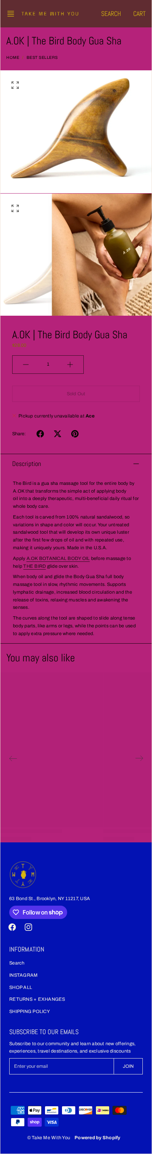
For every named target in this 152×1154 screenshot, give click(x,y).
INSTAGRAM (23, 975)
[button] (13, 14)
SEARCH (111, 13)
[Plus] (70, 364)
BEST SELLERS (42, 58)
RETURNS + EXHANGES (37, 999)
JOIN (128, 1066)
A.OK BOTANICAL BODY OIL (58, 558)
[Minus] (26, 364)
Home (12, 58)
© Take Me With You (48, 1137)
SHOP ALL (20, 987)
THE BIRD (34, 566)
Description (26, 463)
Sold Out (76, 393)
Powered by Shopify (98, 1137)
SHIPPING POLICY (29, 1011)
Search (17, 963)
